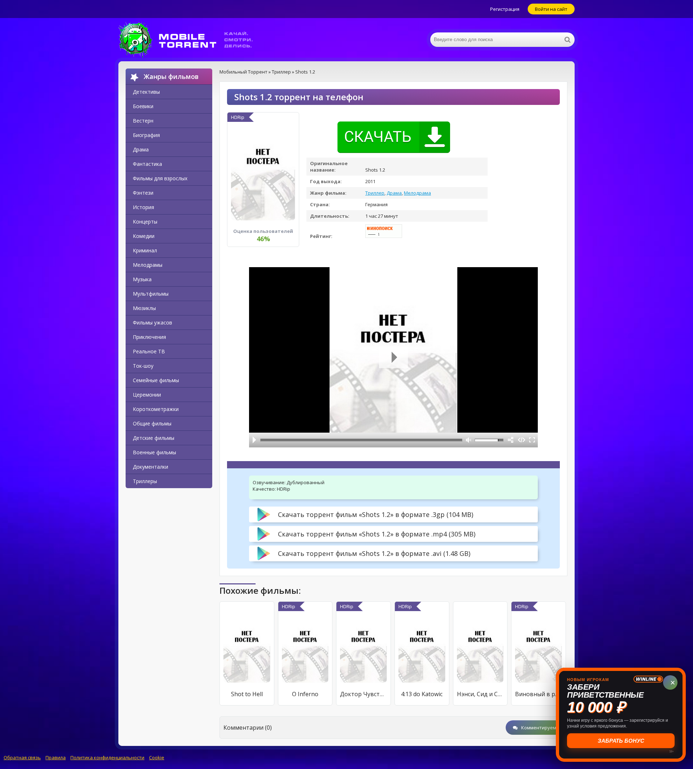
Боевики (143, 106)
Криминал (145, 250)
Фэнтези (143, 192)
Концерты (145, 221)
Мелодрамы (147, 264)
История (143, 207)
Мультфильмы (151, 293)
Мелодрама (417, 193)
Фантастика (147, 163)
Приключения (149, 336)
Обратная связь (22, 757)
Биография (146, 135)
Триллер (374, 193)
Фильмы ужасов (152, 322)
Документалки (150, 466)
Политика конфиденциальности (107, 757)
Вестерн (143, 120)
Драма (141, 149)
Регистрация (504, 9)
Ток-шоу (143, 365)
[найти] (567, 39)
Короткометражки (156, 409)
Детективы (146, 91)
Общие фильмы (152, 423)
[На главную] (190, 40)
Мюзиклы (144, 308)
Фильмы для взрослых (160, 178)
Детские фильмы (153, 437)
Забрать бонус (621, 741)
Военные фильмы (154, 452)
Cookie (156, 757)
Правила (55, 757)
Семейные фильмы (156, 380)
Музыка (142, 279)
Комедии (143, 236)
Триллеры (145, 481)
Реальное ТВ (149, 351)
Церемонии (147, 394)
